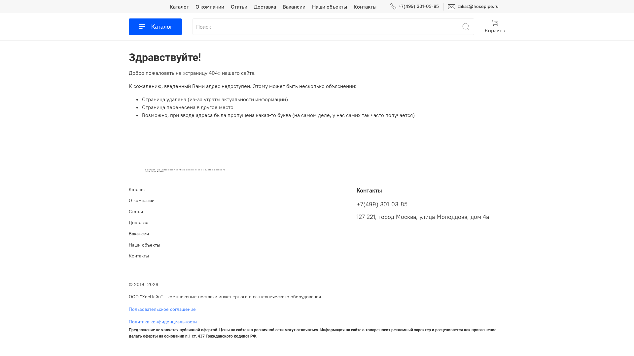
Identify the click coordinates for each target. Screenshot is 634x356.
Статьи (239, 6)
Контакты (365, 6)
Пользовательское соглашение (162, 309)
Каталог (179, 6)
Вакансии (294, 6)
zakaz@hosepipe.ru (477, 6)
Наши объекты (329, 6)
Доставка (265, 6)
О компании (209, 6)
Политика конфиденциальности (163, 322)
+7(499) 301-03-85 (419, 6)
